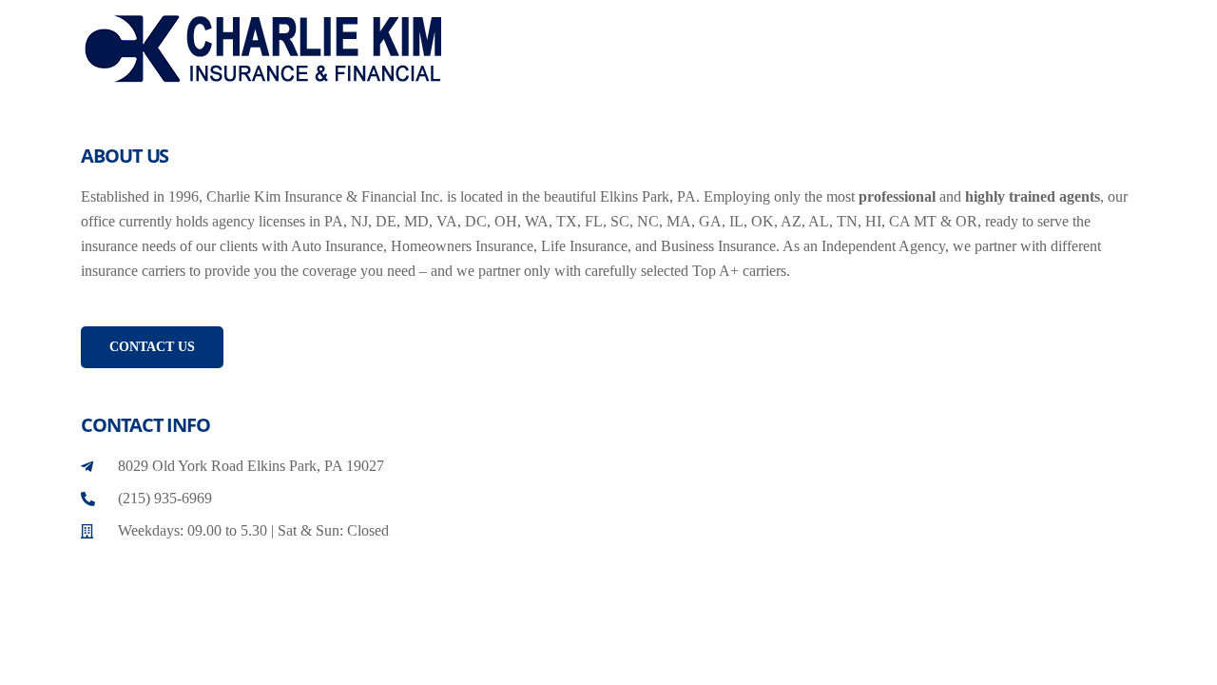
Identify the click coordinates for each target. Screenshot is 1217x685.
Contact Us (152, 347)
